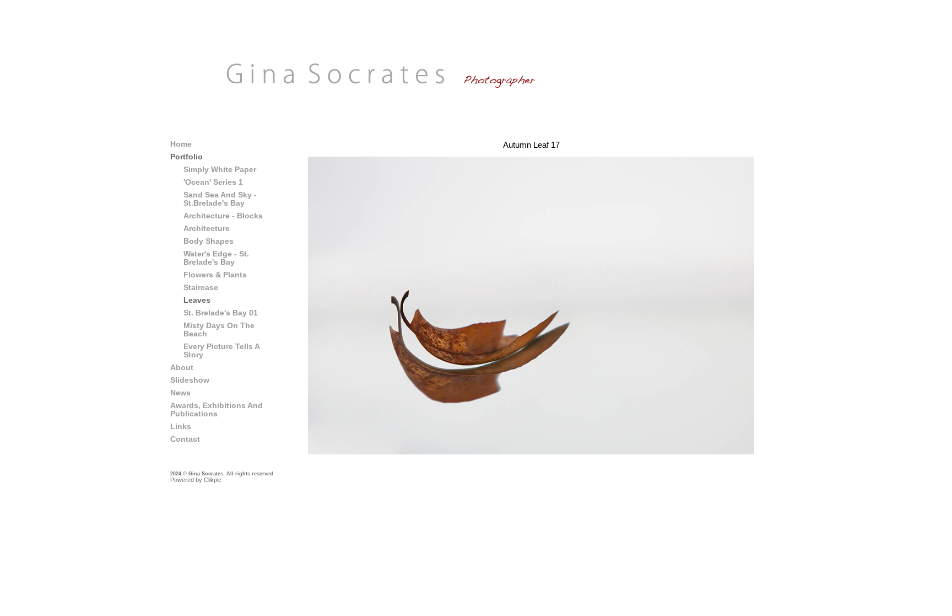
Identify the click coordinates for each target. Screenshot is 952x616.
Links (180, 426)
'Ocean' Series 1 (213, 182)
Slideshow (189, 380)
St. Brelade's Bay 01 (220, 313)
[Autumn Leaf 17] (531, 305)
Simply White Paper (219, 169)
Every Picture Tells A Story (221, 350)
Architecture (206, 228)
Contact (185, 439)
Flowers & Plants (215, 275)
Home (181, 144)
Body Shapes (208, 241)
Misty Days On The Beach (219, 330)
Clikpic (212, 479)
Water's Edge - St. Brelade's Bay (216, 258)
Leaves (196, 300)
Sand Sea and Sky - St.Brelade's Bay (220, 199)
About (181, 367)
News (180, 393)
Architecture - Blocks (223, 216)
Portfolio (186, 157)
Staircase (200, 287)
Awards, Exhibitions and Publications (216, 409)
